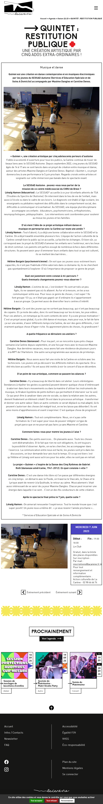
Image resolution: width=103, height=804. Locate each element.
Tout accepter (36, 800)
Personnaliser (67, 800)
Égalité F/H (69, 732)
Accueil (43, 18)
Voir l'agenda (49, 638)
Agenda (52, 18)
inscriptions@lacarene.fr (86, 564)
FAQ (6, 745)
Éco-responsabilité (73, 745)
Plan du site (69, 762)
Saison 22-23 (63, 18)
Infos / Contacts (13, 732)
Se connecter (70, 774)
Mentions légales (72, 768)
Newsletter (11, 738)
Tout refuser (51, 800)
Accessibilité (70, 726)
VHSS (65, 738)
